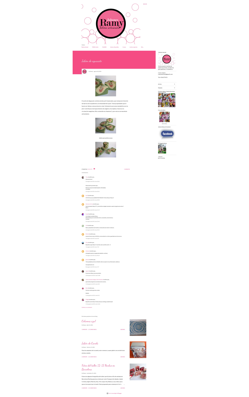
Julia (87, 225)
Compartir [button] (127, 169)
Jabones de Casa (89, 204)
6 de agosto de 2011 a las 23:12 (93, 230)
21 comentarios (92, 388)
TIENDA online (95, 47)
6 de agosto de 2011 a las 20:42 (93, 181)
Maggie (87, 299)
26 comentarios (92, 356)
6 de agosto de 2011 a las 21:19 (93, 210)
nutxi (87, 195)
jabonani (87, 259)
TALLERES (104, 47)
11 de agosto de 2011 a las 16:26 (93, 304)
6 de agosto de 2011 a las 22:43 (93, 221)
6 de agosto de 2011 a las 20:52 (93, 191)
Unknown (88, 251)
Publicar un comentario (87, 307)
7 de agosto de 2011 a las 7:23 (92, 247)
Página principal (84, 47)
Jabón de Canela (90, 343)
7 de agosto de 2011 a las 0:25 (92, 238)
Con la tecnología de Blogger (115, 393)
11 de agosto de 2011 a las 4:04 (93, 284)
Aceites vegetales (133, 47)
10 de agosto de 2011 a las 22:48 (93, 275)
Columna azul (89, 321)
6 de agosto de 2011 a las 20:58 (93, 200)
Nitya (87, 242)
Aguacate (89, 169)
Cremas (124, 47)
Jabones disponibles (114, 47)
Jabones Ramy (164, 123)
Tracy (87, 177)
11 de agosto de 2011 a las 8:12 (93, 295)
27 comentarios (92, 329)
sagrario (87, 271)
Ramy (87, 288)
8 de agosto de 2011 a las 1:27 (92, 267)
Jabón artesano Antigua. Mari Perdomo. (94, 279)
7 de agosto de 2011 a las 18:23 (93, 255)
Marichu (87, 234)
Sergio (87, 214)
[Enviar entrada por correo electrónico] (94, 169)
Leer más (122, 329)
